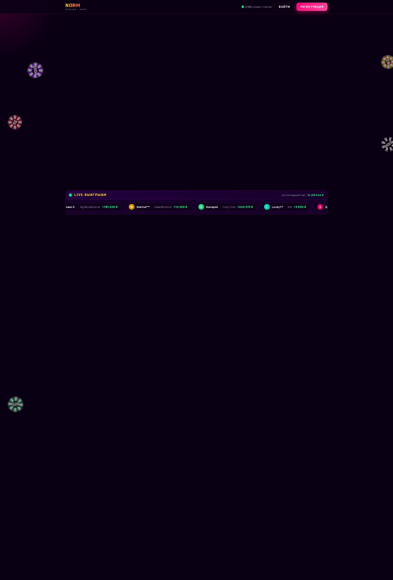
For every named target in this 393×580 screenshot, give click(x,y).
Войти (284, 7)
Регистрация (312, 7)
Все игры (315, 259)
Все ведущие (312, 392)
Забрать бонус (93, 165)
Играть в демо (94, 543)
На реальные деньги (144, 543)
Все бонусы (140, 165)
